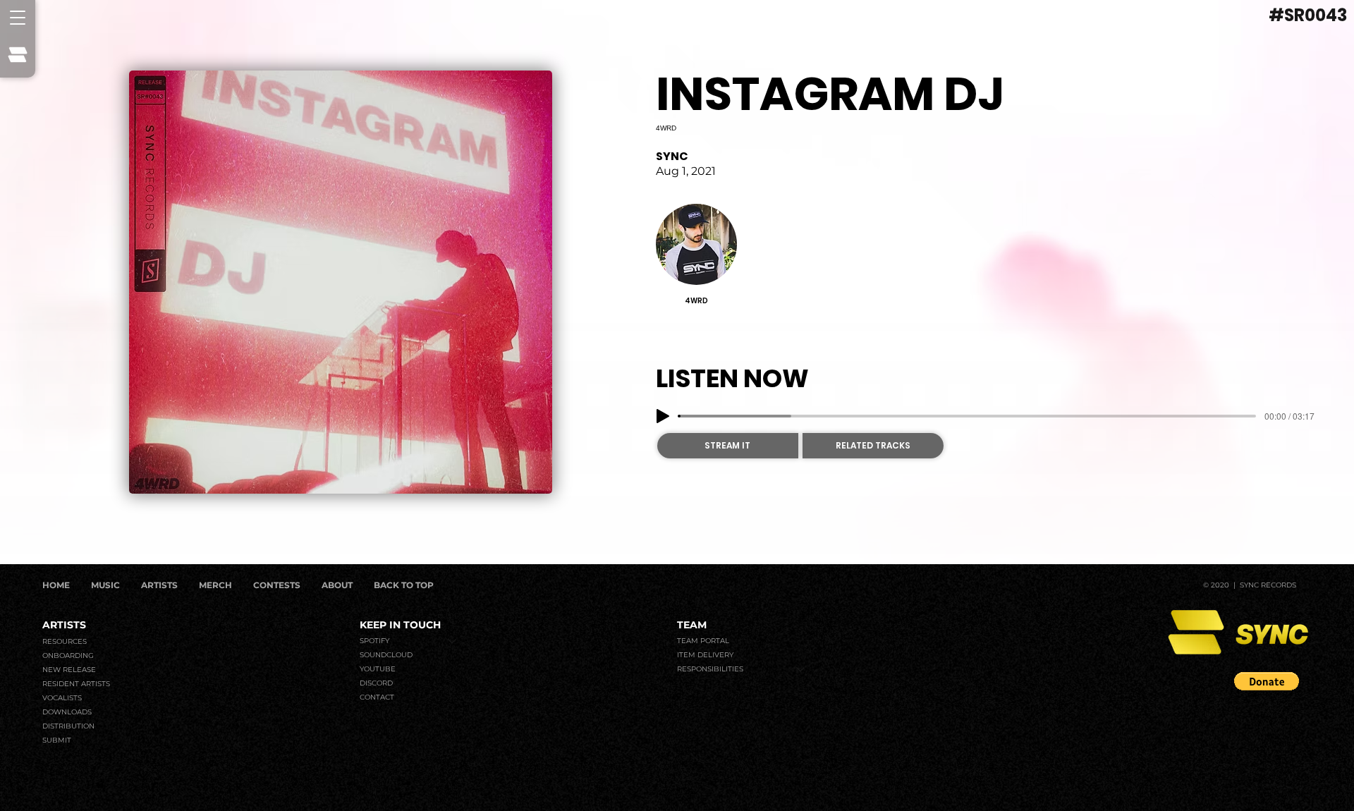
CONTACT (377, 697)
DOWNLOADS (67, 712)
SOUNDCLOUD (386, 654)
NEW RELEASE (69, 669)
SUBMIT (56, 740)
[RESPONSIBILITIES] (801, 669)
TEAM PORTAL (703, 640)
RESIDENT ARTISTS (76, 683)
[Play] (663, 416)
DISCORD (376, 683)
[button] (17, 17)
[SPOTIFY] (452, 641)
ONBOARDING (68, 655)
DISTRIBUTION (68, 726)
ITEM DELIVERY (705, 654)
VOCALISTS (62, 697)
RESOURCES (64, 641)
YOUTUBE (378, 668)
